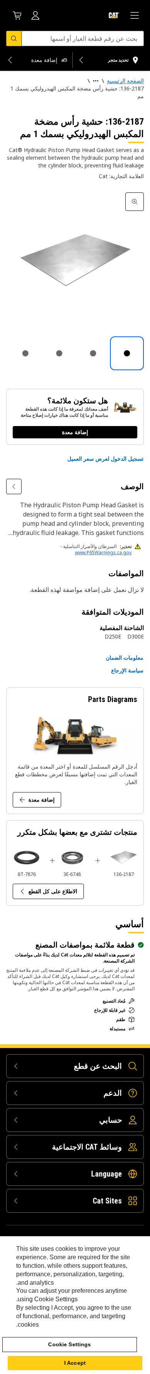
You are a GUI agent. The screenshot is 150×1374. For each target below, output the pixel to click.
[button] (105, 458)
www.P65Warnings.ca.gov (103, 552)
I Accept (75, 1363)
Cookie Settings (69, 1344)
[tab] (127, 353)
